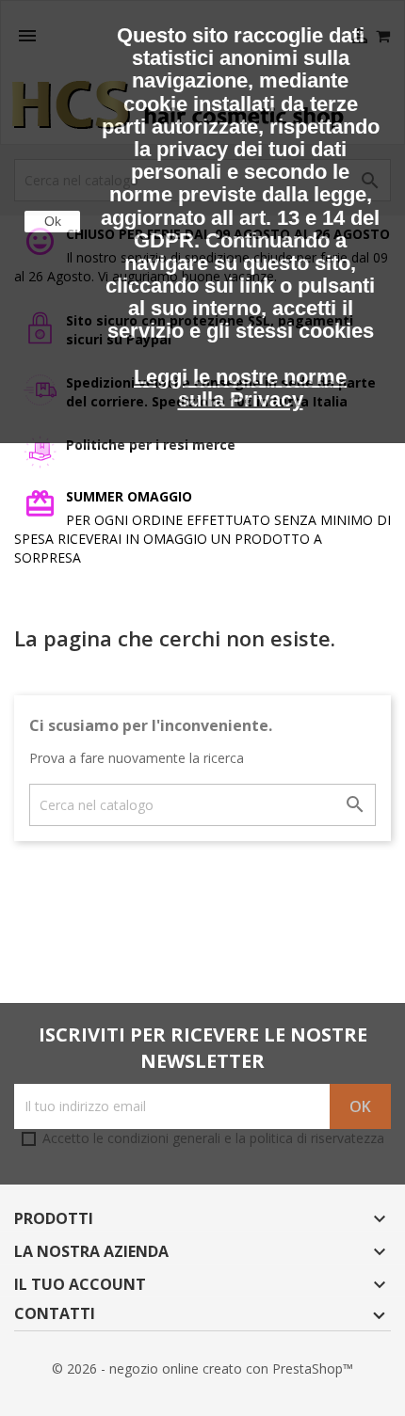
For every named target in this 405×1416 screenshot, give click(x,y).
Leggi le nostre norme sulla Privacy (240, 388)
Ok (52, 221)
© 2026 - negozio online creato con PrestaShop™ (202, 1368)
